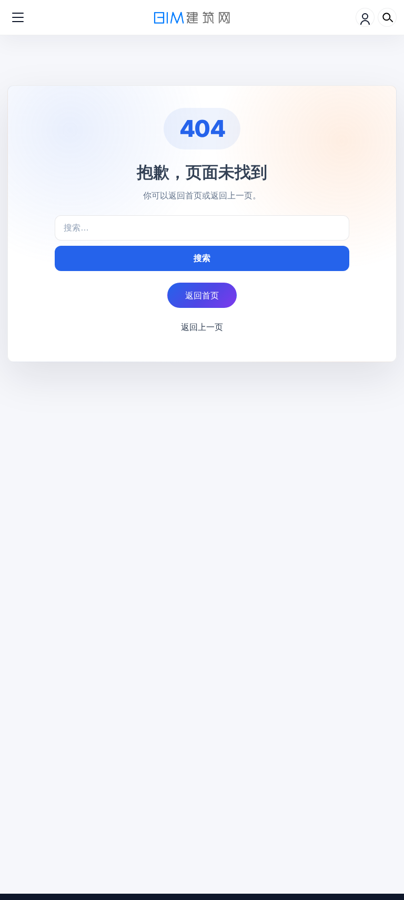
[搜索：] (202, 228)
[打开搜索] (387, 17)
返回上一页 (202, 327)
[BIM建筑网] (192, 17)
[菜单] (17, 17)
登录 (365, 17)
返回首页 (202, 295)
